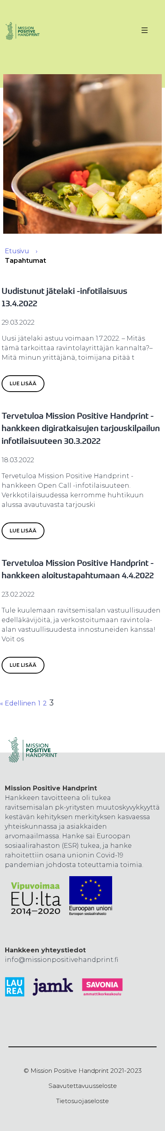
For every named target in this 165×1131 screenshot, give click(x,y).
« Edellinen (18, 703)
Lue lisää (23, 383)
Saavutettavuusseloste (82, 1086)
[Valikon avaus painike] (143, 30)
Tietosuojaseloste (82, 1101)
